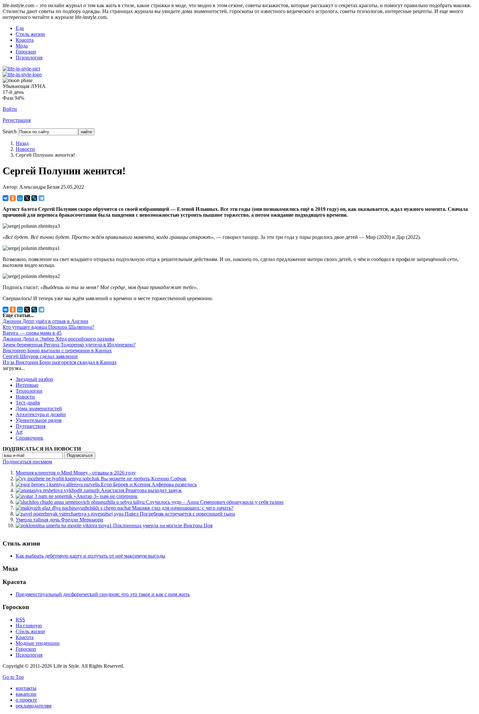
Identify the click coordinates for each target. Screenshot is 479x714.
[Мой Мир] (20, 198)
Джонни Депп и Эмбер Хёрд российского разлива (58, 339)
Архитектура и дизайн (41, 414)
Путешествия (30, 426)
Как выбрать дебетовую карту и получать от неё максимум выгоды (90, 556)
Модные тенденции (38, 643)
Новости (25, 149)
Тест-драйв (28, 402)
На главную (29, 625)
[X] (27, 198)
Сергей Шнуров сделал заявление (40, 356)
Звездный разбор (34, 379)
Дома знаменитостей (39, 408)
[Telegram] (41, 198)
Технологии (29, 391)
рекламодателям (33, 705)
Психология (29, 57)
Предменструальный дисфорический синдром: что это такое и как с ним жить (103, 594)
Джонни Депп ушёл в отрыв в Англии (45, 321)
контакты (26, 688)
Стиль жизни (30, 34)
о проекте (26, 700)
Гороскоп (26, 51)
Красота (25, 40)
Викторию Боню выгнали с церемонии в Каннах (57, 350)
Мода (22, 46)
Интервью (27, 385)
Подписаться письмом (27, 461)
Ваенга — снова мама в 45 (32, 333)
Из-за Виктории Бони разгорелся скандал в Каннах (60, 362)
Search (10, 131)
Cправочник (29, 438)
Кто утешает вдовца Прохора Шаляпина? (48, 327)
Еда (20, 28)
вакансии (26, 694)
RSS (20, 619)
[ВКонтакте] (5, 198)
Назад (22, 143)
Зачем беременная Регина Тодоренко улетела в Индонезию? (69, 344)
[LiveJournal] (34, 198)
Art (19, 432)
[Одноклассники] (13, 198)
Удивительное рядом (39, 420)
